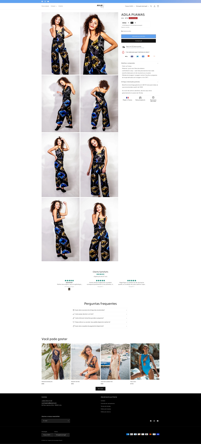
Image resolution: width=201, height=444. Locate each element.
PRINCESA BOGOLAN (47, 381)
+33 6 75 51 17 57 (47, 400)
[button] (54, 6)
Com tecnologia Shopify (57, 440)
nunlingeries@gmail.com (49, 403)
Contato (103, 400)
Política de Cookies (106, 409)
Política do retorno (106, 412)
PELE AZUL (133, 381)
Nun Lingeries (48, 440)
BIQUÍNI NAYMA (75, 381)
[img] (100, 274)
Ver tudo (100, 388)
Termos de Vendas (106, 406)
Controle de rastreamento (108, 403)
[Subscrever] (68, 421)
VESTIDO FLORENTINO (107, 381)
